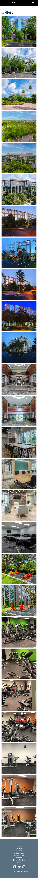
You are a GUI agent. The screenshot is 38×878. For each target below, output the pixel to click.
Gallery (19, 851)
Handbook (19, 858)
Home (19, 846)
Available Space (19, 853)
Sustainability (19, 855)
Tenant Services (19, 860)
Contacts (19, 862)
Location (19, 848)
